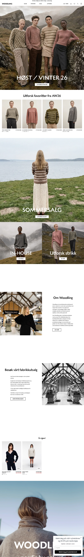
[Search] (77, 3)
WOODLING (7, 4)
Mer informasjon (18, 399)
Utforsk (49, 3)
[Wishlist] (74, 3)
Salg (40, 3)
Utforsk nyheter (42, 84)
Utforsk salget (42, 216)
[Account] (71, 3)
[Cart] (81, 4)
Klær (25, 3)
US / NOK (65, 3)
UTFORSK (21, 258)
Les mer (57, 330)
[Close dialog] (81, 537)
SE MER (63, 258)
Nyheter (33, 3)
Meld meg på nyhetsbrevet (68, 552)
